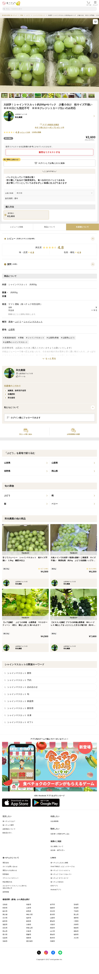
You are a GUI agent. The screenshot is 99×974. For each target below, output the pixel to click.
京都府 (28, 924)
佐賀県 (5, 938)
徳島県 (76, 931)
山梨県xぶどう (69, 338)
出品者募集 (55, 821)
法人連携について (57, 846)
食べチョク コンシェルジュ (60, 870)
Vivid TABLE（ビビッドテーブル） (63, 866)
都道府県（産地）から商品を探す (16, 899)
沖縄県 (52, 941)
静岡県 (28, 921)
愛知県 (52, 921)
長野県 (76, 918)
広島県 (28, 931)
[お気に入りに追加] (95, 21)
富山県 (76, 914)
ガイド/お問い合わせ (10, 866)
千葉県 (76, 911)
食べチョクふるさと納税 (59, 863)
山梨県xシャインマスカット (16, 342)
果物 (10, 322)
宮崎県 (5, 941)
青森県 (28, 904)
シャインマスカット (33, 322)
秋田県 (5, 908)
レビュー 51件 (25, 132)
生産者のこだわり (12, 386)
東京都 (5, 914)
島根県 (76, 928)
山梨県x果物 (53, 338)
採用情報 (6, 892)
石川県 (5, 918)
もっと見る (50, 358)
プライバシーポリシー (11, 878)
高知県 (52, 934)
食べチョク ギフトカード (60, 878)
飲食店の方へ (7, 833)
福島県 (52, 908)
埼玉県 (52, 911)
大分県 (76, 938)
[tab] (16, 227)
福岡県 (76, 934)
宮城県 (76, 904)
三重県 (76, 921)
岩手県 (52, 904)
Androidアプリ (56, 890)
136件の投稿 (36, 132)
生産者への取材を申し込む (60, 834)
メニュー (95, 5)
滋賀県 (5, 924)
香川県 (5, 934)
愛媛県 (28, 934)
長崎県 (28, 938)
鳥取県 (52, 928)
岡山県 (5, 931)
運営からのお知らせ (10, 870)
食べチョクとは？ (9, 821)
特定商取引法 (7, 882)
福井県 (28, 918)
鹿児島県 (29, 941)
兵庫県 (76, 924)
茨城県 (76, 908)
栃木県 (5, 911)
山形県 (28, 908)
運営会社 (6, 863)
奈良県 (5, 928)
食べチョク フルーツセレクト (61, 874)
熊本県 (52, 938)
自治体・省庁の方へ (58, 850)
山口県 (52, 931)
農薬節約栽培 (10, 338)
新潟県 (52, 914)
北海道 (5, 904)
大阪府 (52, 924)
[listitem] (26, 463)
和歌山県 (29, 928)
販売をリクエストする (49, 152)
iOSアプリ (54, 886)
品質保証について (9, 829)
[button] (49, 246)
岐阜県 (5, 921)
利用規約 (6, 874)
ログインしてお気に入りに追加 (51, 163)
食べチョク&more (57, 882)
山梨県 (11, 329)
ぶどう (18, 322)
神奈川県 (29, 914)
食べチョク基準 (8, 825)
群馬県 (28, 911)
